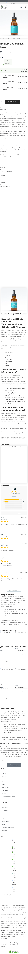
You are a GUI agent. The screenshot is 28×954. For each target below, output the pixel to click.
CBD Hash (4, 776)
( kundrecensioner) (5, 53)
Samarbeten (4, 830)
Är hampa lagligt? (5, 821)
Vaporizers (4, 799)
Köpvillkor (4, 824)
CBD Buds (4, 773)
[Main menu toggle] (21, 7)
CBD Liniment (5, 790)
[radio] (7, 62)
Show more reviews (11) (14, 590)
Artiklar (3, 816)
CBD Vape (4, 781)
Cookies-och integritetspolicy (8, 827)
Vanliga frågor (5, 807)
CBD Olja (5, 38)
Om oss (3, 813)
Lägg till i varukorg (12, 102)
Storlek (1, 57)
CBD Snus (4, 784)
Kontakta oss (5, 810)
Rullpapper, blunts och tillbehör (8, 796)
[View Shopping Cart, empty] (25, 7)
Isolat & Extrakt (5, 787)
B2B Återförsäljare (6, 833)
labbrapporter (5, 818)
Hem (1, 38)
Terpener (4, 793)
